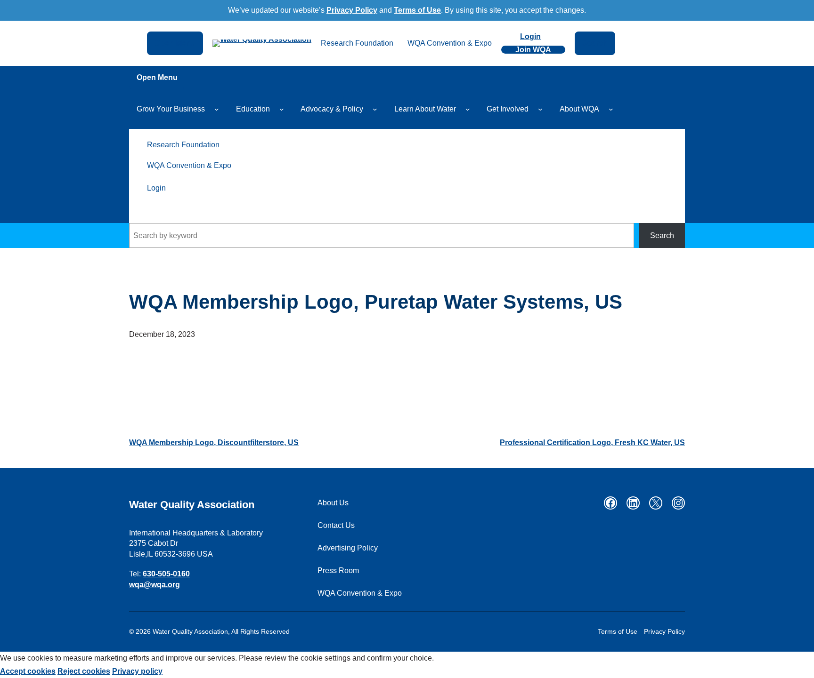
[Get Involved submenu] (540, 109)
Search (662, 235)
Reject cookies (83, 671)
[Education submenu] (281, 109)
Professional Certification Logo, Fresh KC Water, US (592, 443)
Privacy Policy (351, 10)
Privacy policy (137, 671)
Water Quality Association (191, 504)
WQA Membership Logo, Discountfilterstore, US (214, 443)
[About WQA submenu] (611, 109)
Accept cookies (28, 671)
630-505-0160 (166, 574)
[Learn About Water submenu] (467, 109)
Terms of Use (417, 10)
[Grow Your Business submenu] (216, 109)
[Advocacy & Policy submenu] (375, 109)
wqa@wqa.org (154, 585)
